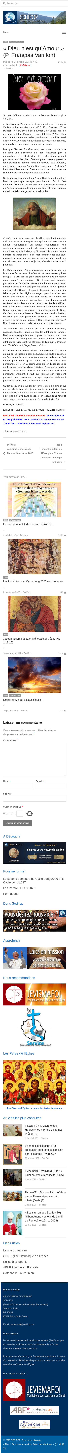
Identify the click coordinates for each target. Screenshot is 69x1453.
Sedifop (9, 68)
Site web (7, 794)
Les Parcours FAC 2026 (19, 888)
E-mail (39, 781)
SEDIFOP (8, 1300)
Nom (6, 781)
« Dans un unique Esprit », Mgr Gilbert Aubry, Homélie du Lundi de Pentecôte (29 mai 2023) (44, 1216)
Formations (10, 893)
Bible (6, 42)
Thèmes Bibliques (16, 42)
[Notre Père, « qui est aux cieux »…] (34, 659)
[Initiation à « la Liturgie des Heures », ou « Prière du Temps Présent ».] (12, 1125)
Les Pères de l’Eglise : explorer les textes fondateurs (34, 1108)
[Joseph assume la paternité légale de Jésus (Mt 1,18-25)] (34, 598)
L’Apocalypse (15, 520)
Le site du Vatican (15, 1250)
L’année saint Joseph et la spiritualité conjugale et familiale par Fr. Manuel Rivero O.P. (44, 1149)
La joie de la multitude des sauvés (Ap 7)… (28, 524)
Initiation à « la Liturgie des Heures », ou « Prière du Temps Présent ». (43, 1129)
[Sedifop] (34, 17)
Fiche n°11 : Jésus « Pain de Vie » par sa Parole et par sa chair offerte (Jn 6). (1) (45, 1196)
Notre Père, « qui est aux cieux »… (23, 699)
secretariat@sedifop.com (23, 1324)
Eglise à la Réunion (16, 1261)
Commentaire (10, 740)
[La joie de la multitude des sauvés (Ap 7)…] (34, 483)
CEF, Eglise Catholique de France (25, 1256)
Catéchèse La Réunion (18, 1273)
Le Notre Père (15, 696)
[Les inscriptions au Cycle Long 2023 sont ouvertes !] (34, 541)
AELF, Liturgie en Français (21, 1267)
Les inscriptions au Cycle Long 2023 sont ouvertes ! (33, 581)
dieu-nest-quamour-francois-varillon (24, 415)
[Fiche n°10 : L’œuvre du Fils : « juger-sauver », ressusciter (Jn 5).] (12, 1171)
